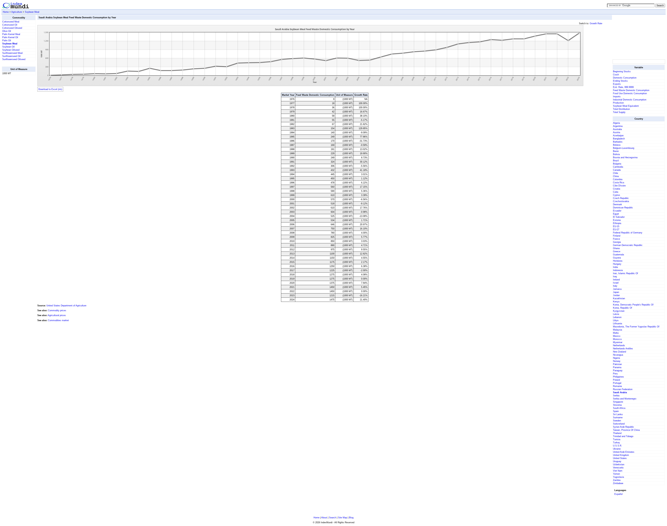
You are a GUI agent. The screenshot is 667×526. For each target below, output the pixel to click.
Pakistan (617, 364)
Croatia (616, 188)
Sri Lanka (618, 414)
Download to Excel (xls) (50, 89)
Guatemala (618, 254)
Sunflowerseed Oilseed (13, 59)
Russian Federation (622, 389)
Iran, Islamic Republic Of (625, 273)
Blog (351, 517)
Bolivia (616, 154)
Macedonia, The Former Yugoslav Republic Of (636, 326)
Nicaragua (618, 355)
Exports (617, 84)
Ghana (616, 248)
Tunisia (616, 439)
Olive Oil (6, 31)
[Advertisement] (16, 130)
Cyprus (616, 195)
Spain (616, 411)
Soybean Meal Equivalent (626, 106)
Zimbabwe (618, 483)
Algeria (616, 123)
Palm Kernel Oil (10, 37)
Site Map (342, 517)
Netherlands (619, 345)
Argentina (618, 126)
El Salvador (619, 217)
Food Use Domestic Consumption (630, 93)
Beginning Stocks (622, 71)
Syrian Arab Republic (623, 427)
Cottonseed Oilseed (12, 28)
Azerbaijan (618, 135)
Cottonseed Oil (9, 24)
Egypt (616, 214)
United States (620, 458)
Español (618, 494)
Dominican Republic (623, 207)
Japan (616, 292)
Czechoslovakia (621, 201)
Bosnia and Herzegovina (625, 157)
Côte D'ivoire (619, 185)
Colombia (617, 179)
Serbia (616, 395)
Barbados (618, 141)
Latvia (616, 314)
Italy (615, 286)
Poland (616, 380)
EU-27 (616, 229)
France (616, 239)
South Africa (619, 408)
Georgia (617, 242)
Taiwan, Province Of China (626, 430)
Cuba (615, 192)
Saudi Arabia (620, 392)
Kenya (616, 301)
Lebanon (617, 317)
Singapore (618, 402)
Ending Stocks (620, 81)
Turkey (616, 442)
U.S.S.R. (617, 445)
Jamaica (617, 289)
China (616, 176)
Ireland (616, 279)
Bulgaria (617, 163)
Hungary (617, 264)
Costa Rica (618, 182)
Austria (616, 132)
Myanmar (617, 342)
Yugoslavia (618, 477)
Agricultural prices (57, 315)
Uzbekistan (618, 464)
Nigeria (616, 358)
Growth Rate (596, 23)
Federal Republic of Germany (627, 232)
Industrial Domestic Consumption (629, 99)
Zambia (616, 480)
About (324, 517)
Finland (616, 235)
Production (618, 102)
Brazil (616, 160)
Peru (615, 373)
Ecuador (617, 210)
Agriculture (16, 12)
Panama (617, 367)
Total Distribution (621, 109)
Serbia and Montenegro (624, 398)
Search (332, 517)
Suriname (618, 417)
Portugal (617, 383)
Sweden (617, 420)
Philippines (618, 376)
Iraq (615, 276)
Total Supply (619, 112)
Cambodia (618, 167)
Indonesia (618, 270)
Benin (616, 151)
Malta (616, 333)
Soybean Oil (8, 46)
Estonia (617, 220)
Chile (615, 173)
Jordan (616, 295)
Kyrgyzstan (618, 311)
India (615, 267)
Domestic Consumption (624, 77)
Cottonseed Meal (10, 21)
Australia (617, 129)
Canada (617, 170)
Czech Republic (621, 198)
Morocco (617, 339)
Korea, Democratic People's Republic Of (633, 304)
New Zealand (619, 351)
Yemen (616, 474)
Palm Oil (6, 40)
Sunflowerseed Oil (11, 56)
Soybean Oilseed (10, 50)
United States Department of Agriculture (66, 305)
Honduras (618, 261)
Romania (617, 386)
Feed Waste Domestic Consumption (631, 90)
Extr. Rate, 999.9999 (623, 87)
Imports (617, 96)
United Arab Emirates (623, 452)
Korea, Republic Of (622, 308)
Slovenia (617, 405)
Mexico (616, 336)
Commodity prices (57, 310)
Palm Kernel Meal (11, 34)
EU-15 (616, 226)
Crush (616, 74)
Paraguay (618, 370)
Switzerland (619, 423)
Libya (615, 320)
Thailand (617, 433)
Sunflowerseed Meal (12, 53)
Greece (616, 251)
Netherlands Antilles (623, 348)
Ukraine (617, 449)
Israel (616, 282)
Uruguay (617, 461)
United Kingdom (621, 455)
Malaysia (617, 329)
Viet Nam (617, 470)
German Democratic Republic (628, 245)
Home (6, 12)
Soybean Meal (32, 12)
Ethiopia (617, 223)
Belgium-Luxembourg (623, 148)
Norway (616, 361)
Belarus (617, 145)
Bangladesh (619, 138)
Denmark (617, 204)
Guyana (617, 257)
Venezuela (618, 467)
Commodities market (58, 320)
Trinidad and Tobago (623, 436)
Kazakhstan (619, 298)
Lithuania (617, 323)
